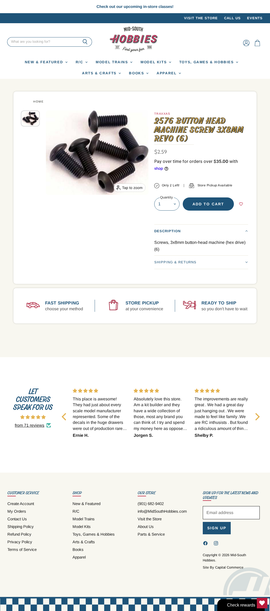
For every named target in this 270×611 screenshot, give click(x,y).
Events (255, 18)
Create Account (20, 503)
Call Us (232, 18)
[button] (201, 231)
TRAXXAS (162, 113)
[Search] (85, 42)
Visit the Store (201, 18)
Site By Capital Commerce (223, 567)
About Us (146, 526)
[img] (33, 417)
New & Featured (45, 62)
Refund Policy (19, 534)
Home (38, 101)
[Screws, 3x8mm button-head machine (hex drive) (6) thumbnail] (30, 118)
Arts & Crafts (100, 73)
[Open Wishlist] (262, 603)
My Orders (16, 511)
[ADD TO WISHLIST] (241, 204)
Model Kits (154, 62)
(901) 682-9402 (151, 503)
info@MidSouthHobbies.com (162, 511)
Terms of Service (22, 549)
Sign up (216, 528)
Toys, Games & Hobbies (207, 62)
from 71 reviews (29, 425)
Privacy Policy (19, 542)
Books (137, 73)
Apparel (167, 73)
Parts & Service (151, 534)
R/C (80, 62)
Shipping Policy (20, 526)
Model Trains (112, 62)
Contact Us (17, 519)
